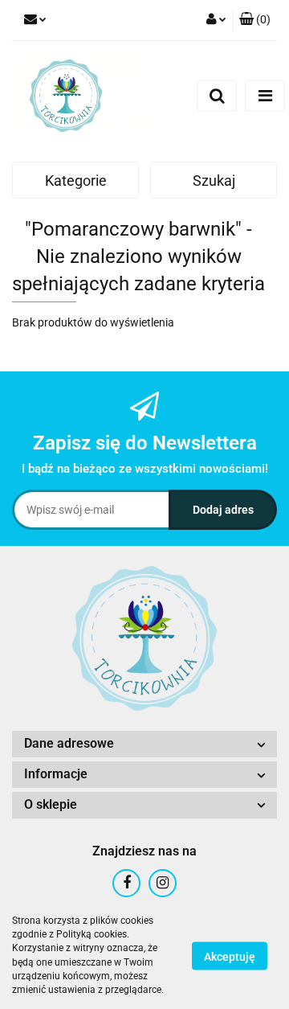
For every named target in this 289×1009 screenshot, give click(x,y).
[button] (144, 744)
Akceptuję (229, 956)
